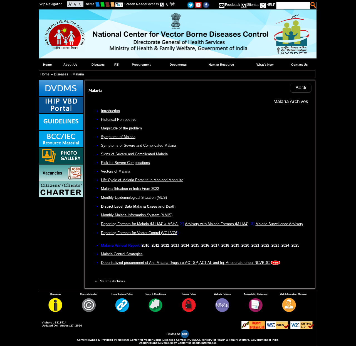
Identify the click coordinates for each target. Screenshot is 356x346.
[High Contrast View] (167, 4)
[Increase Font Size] (70, 3)
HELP (270, 5)
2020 (245, 245)
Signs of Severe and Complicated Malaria (134, 154)
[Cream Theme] (112, 4)
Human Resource (221, 64)
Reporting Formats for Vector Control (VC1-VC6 (139, 233)
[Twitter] (190, 5)
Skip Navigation (51, 4)
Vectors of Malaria (115, 171)
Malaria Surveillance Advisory (279, 224)
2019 (235, 245)
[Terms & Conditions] (155, 311)
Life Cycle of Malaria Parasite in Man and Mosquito (142, 180)
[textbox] (293, 5)
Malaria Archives (290, 101)
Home (47, 64)
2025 (295, 245)
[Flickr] (206, 5)
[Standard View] (162, 4)
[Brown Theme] (107, 4)
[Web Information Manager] (289, 311)
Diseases (98, 64)
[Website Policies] (222, 311)
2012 (165, 245)
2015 (195, 245)
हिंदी (172, 4)
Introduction (110, 111)
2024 (285, 245)
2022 (265, 245)
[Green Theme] (102, 4)
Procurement (141, 64)
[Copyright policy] (89, 311)
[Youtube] (198, 5)
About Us (70, 64)
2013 (175, 245)
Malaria (78, 74)
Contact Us (299, 64)
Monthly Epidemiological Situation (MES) (134, 197)
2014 (185, 245)
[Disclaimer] (55, 311)
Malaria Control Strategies (122, 254)
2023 (275, 245)
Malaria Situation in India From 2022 (130, 189)
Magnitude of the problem (121, 128)
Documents (178, 64)
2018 (225, 245)
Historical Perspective (118, 119)
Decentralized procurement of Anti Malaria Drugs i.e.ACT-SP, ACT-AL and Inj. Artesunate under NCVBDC (186, 263)
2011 (155, 245)
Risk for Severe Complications (125, 163)
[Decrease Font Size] (79, 3)
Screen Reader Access (141, 4)
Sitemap (253, 5)
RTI (116, 64)
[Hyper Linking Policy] (122, 311)
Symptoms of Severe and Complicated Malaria (138, 145)
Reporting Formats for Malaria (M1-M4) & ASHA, (140, 224)
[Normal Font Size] (75, 3)
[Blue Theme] (97, 4)
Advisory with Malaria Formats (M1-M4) (216, 224)
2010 (145, 245)
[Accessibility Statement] (256, 311)
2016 (205, 245)
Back (300, 87)
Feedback (232, 5)
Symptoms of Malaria (118, 137)
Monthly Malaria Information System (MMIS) (136, 215)
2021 (255, 245)
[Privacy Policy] (189, 311)
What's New (265, 64)
